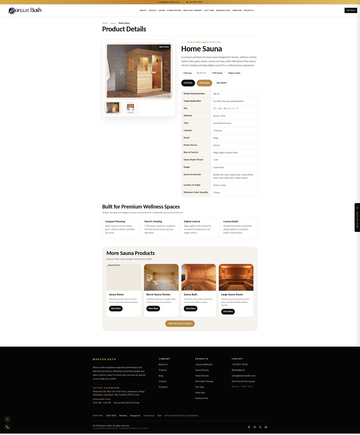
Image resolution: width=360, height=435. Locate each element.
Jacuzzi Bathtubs (203, 364)
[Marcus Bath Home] (26, 10)
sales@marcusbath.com (168, 2)
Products (163, 387)
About (143, 10)
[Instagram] (254, 427)
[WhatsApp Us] (7, 418)
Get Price (351, 10)
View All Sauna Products (180, 324)
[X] (260, 427)
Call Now (188, 83)
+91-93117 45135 (194, 2)
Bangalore (135, 415)
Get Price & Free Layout (243, 381)
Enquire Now (357, 220)
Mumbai (123, 415)
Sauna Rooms (202, 370)
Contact (162, 381)
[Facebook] (249, 427)
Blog (161, 375)
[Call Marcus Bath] (7, 427)
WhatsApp (204, 83)
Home (104, 23)
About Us (163, 364)
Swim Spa (237, 10)
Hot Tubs (209, 10)
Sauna (161, 10)
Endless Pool (223, 10)
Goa (159, 415)
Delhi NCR (111, 415)
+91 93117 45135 (240, 364)
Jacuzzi (152, 10)
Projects (249, 10)
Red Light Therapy (192, 10)
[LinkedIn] (266, 427)
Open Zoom (164, 47)
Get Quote (222, 83)
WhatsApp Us (238, 370)
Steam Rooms (174, 10)
